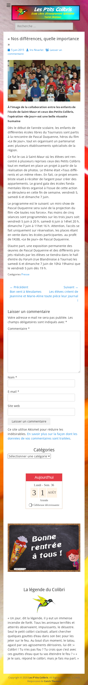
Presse (25, 274)
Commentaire (19, 329)
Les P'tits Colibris (38, 677)
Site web (14, 406)
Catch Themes (52, 681)
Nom (12, 377)
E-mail (13, 392)
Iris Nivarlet (36, 50)
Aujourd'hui (44, 477)
